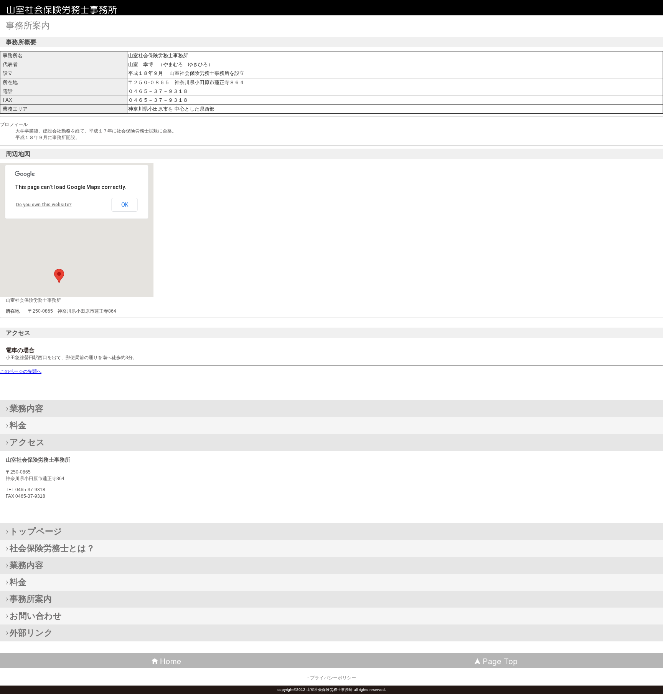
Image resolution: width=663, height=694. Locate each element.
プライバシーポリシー (333, 678)
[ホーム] (166, 660)
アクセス (27, 442)
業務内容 (26, 408)
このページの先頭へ (20, 371)
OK (124, 205)
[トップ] (497, 660)
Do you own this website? (44, 204)
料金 (18, 425)
